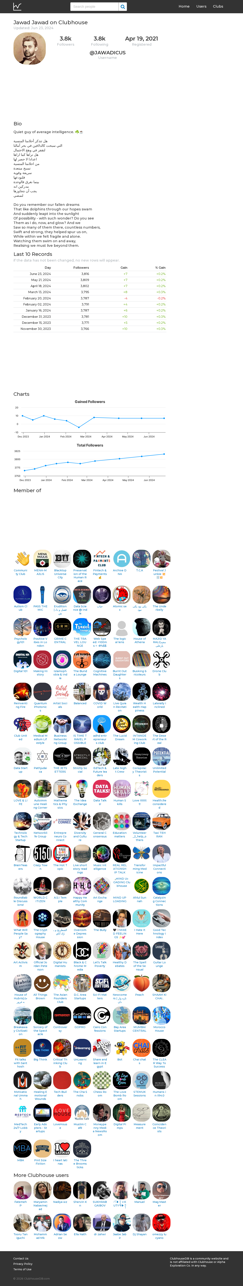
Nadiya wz (60, 1202)
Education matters (120, 834)
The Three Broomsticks (80, 1164)
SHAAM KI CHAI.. (159, 996)
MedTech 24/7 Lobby (20, 1128)
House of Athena (139, 640)
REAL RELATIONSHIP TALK (120, 869)
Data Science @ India (80, 610)
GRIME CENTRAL (60, 640)
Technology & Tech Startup (20, 836)
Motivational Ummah (21, 1095)
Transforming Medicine (140, 869)
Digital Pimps (120, 1126)
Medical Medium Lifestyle (40, 739)
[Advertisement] (89, 93)
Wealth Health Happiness (139, 707)
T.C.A (139, 570)
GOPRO (80, 1027)
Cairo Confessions (100, 1028)
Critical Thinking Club (60, 1063)
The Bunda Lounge (80, 672)
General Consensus (100, 834)
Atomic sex (120, 608)
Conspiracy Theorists (140, 771)
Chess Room (100, 1093)
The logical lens (119, 640)
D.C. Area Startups (80, 996)
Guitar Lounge (159, 964)
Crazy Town (40, 867)
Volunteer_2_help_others (139, 836)
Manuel (139, 1202)
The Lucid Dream (120, 737)
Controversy (60, 1028)
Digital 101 (21, 671)
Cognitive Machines (100, 672)
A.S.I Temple (60, 899)
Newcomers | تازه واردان (120, 998)
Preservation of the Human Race (80, 576)
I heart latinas (60, 1162)
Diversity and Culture (80, 836)
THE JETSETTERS (60, 769)
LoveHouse (60, 1126)
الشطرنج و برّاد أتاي (60, 931)
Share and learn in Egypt (100, 1063)
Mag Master (159, 1203)
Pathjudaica (40, 769)
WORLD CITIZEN (40, 899)
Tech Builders (60, 1093)
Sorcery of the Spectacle (40, 1030)
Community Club (20, 572)
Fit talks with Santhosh (20, 1063)
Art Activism (20, 964)
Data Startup (21, 769)
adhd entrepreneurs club (100, 739)
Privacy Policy (22, 1264)
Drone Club (159, 672)
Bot (119, 1059)
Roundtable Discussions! (20, 901)
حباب (100, 606)
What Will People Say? (21, 933)
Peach (139, 994)
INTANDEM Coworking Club (140, 739)
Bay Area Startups (120, 1028)
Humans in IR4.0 (159, 1093)
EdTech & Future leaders (100, 771)
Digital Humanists (60, 964)
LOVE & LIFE (21, 802)
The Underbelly (159, 608)
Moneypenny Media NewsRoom (100, 1130)
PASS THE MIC (40, 608)
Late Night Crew (119, 769)
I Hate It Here (139, 931)
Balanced (80, 703)
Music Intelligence (99, 867)
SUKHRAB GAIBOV (100, 1203)
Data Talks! (100, 802)
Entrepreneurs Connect (60, 836)
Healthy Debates (120, 964)
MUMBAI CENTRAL (139, 1028)
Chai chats (139, 1061)
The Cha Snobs (80, 1093)
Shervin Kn (80, 1203)
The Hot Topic (60, 867)
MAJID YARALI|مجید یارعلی (159, 642)
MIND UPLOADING (119, 899)
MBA (20, 1160)
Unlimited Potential (159, 769)
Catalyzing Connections (159, 901)
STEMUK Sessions (139, 1093)
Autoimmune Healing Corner (40, 804)
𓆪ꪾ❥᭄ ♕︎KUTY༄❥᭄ (119, 1203)
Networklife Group (40, 834)
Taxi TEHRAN (159, 834)
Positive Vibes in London (40, 642)
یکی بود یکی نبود (140, 608)
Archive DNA (119, 572)
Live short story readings (80, 869)
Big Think (40, 1059)
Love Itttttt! (140, 802)
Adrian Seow (60, 1236)
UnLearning (80, 1061)
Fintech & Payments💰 (100, 574)
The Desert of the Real (159, 739)
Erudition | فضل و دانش (60, 610)
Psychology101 (20, 640)
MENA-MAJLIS (40, 572)
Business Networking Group (60, 739)
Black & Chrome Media (80, 966)
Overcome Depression (80, 933)
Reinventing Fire (20, 705)
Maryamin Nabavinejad (40, 1205)
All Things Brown (40, 996)
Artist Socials (60, 705)
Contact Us (20, 1258)
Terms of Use (22, 1269)
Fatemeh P (20, 1203)
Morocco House (159, 1028)
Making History (40, 672)
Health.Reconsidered (159, 804)
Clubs (218, 6)
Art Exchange (100, 899)
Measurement (140, 1126)
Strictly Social (80, 769)
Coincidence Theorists (159, 1128)
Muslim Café (80, 1126)
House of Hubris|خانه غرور (20, 998)
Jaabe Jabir (119, 1236)
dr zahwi (100, 1234)
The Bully (100, 930)
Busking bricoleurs (140, 672)
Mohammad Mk (40, 1236)
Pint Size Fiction (40, 1162)
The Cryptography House (40, 933)
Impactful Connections (159, 869)
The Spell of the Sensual (139, 966)
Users (201, 6)
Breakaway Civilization (20, 1030)
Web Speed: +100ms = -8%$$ (100, 642)
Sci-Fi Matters (100, 996)
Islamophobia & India (60, 674)
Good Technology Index (159, 933)
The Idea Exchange (80, 802)
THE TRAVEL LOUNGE (80, 642)
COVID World (100, 705)
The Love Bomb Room (119, 1095)
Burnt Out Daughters (120, 674)
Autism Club (20, 608)
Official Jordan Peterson (40, 966)
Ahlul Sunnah (139, 899)
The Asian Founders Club (60, 998)
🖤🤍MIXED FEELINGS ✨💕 (120, 933)
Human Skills (120, 802)
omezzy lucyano (159, 1236)
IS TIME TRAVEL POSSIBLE (80, 739)
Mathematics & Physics (60, 804)
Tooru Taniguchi (20, 1236)
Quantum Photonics (40, 707)
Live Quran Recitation (119, 707)
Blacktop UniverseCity (60, 574)
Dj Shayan (140, 1234)
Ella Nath (80, 1234)
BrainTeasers (20, 867)
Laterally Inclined (159, 705)
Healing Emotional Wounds (40, 1095)
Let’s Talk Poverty (100, 964)
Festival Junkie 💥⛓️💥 (159, 574)
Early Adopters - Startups (40, 1128)
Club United (20, 737)
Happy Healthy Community (80, 901)
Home (184, 6)
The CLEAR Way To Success (159, 1063)
